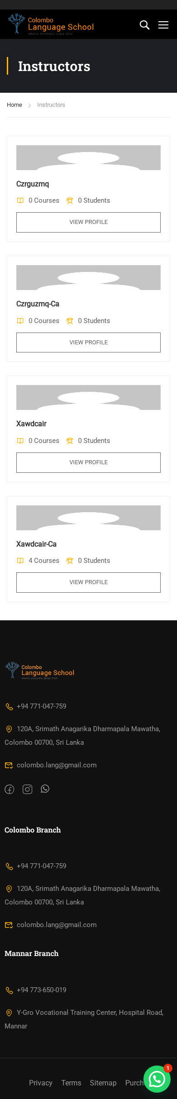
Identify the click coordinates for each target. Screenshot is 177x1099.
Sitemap (103, 1083)
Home (14, 104)
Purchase (140, 1083)
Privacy (41, 1083)
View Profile (88, 222)
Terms (71, 1083)
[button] (157, 1079)
